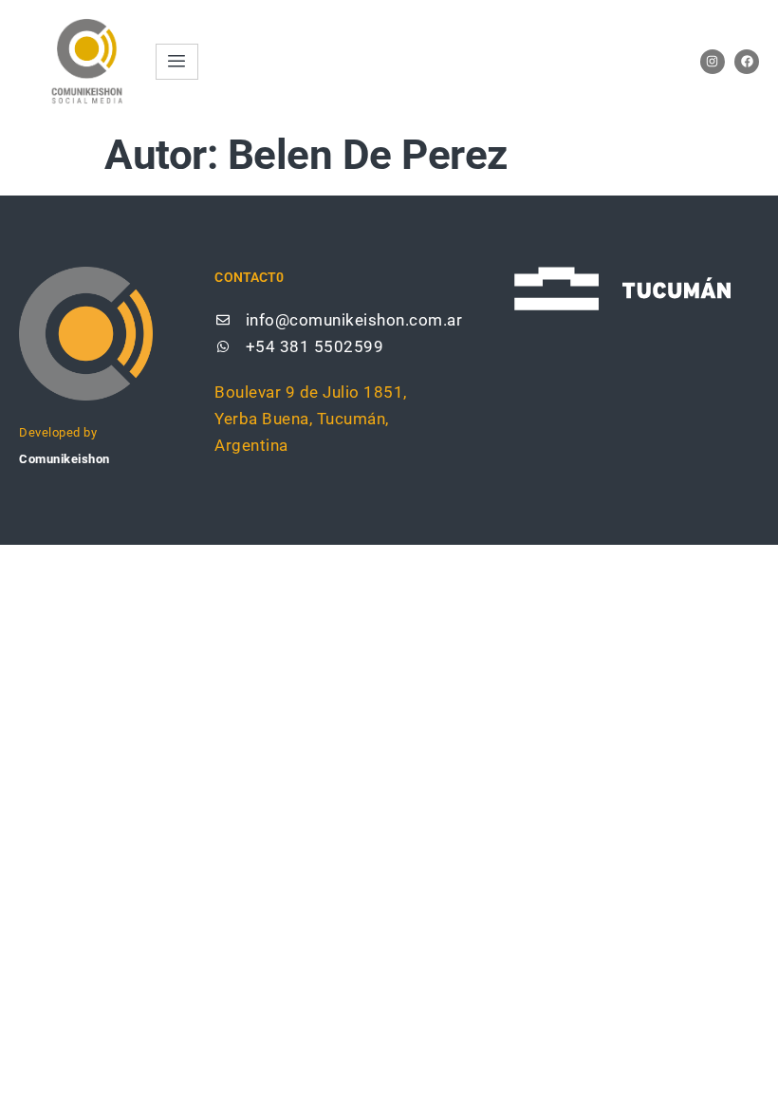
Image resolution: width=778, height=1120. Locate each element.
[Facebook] (746, 61)
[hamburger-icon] (177, 62)
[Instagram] (712, 61)
